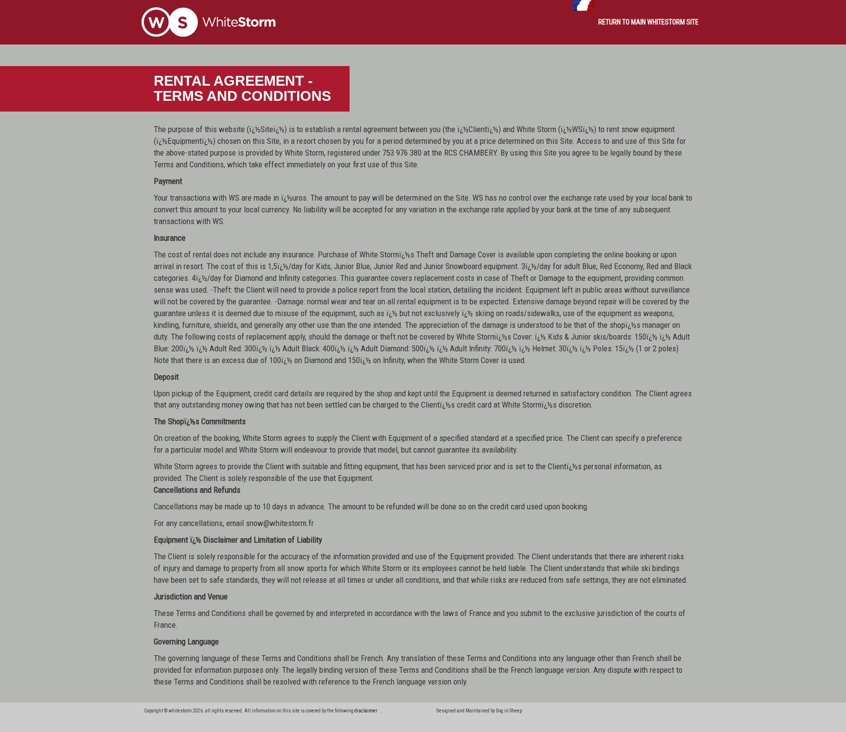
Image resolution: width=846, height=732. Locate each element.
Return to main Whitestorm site (648, 22)
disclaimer (365, 710)
